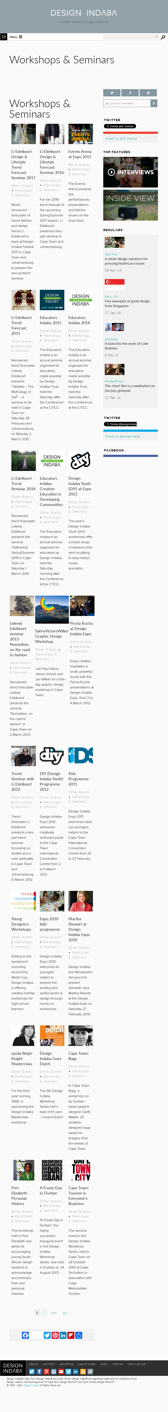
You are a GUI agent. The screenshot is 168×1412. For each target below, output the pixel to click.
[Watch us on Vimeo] (68, 1371)
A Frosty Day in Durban (51, 1190)
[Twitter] (47, 1335)
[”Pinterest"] (148, 92)
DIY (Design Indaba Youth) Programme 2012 (51, 781)
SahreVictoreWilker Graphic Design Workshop (52, 636)
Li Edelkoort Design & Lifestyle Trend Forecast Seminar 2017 (23, 164)
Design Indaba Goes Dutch (50, 1058)
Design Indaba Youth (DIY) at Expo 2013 (79, 486)
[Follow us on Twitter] (112, 92)
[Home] (84, 14)
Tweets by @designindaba (122, 436)
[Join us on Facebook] (130, 92)
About (33, 1364)
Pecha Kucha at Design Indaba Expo (81, 628)
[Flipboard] (70, 1335)
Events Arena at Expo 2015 (79, 154)
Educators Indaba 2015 (50, 320)
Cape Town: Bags (78, 1055)
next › (54, 1313)
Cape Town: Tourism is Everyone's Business (78, 1195)
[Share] (78, 1335)
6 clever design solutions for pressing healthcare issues (126, 261)
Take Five (111, 254)
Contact (49, 1364)
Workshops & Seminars (22, 192)
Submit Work (86, 1364)
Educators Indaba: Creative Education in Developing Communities (51, 491)
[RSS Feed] (83, 1371)
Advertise (66, 1364)
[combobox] (131, 37)
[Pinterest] (55, 1335)
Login (104, 1364)
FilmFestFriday (114, 381)
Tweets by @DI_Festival (121, 138)
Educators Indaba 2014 (79, 320)
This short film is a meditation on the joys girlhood (130, 388)
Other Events (22, 185)
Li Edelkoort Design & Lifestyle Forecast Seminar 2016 (52, 162)
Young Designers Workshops (21, 924)
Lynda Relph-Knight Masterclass (22, 1058)
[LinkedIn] (63, 1335)
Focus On (111, 296)
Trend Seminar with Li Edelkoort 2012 (22, 781)
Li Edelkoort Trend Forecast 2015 (21, 325)
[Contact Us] (90, 1371)
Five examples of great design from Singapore (127, 303)
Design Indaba (31, 1385)
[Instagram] (53, 1371)
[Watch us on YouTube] (61, 1371)
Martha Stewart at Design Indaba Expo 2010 (79, 929)
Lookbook (111, 339)
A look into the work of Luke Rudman (126, 346)
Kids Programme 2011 (78, 779)
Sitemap (117, 1364)
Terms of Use (137, 1364)
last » (65, 1313)
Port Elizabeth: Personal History (19, 1195)
